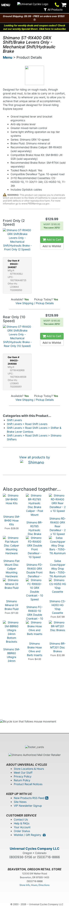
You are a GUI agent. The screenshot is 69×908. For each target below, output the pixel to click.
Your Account (22, 827)
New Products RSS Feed (29, 798)
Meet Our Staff (23, 772)
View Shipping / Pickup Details (35, 303)
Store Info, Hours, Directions (34, 885)
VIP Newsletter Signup (28, 805)
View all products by (34, 457)
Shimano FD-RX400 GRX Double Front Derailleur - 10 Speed (34, 572)
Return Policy (22, 780)
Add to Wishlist (52, 246)
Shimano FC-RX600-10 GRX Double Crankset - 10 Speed (34, 614)
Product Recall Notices (28, 784)
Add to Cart (53, 239)
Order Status (22, 831)
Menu (7, 57)
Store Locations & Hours (29, 768)
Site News (20, 801)
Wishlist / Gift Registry (28, 834)
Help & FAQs (21, 823)
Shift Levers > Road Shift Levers (27, 424)
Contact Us (21, 819)
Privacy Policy (22, 776)
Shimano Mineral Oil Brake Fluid (12, 605)
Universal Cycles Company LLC (34, 849)
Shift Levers (14, 420)
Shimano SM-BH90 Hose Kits (11, 520)
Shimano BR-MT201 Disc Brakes (57, 647)
